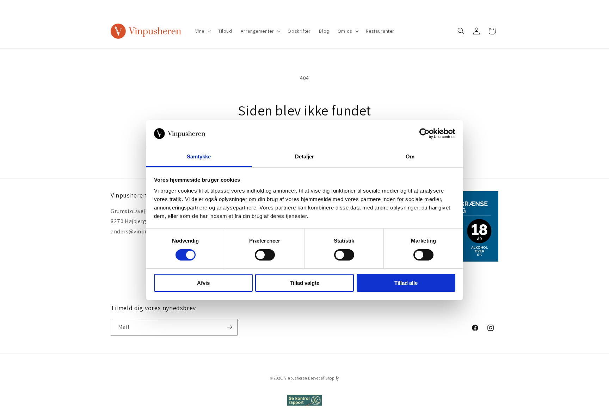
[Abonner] (229, 327)
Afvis (203, 283)
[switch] (265, 255)
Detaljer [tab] (304, 156)
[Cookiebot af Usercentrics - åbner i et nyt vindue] (424, 133)
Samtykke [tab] (199, 156)
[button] (202, 31)
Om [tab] (410, 156)
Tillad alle (406, 283)
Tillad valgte (304, 283)
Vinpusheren (295, 378)
